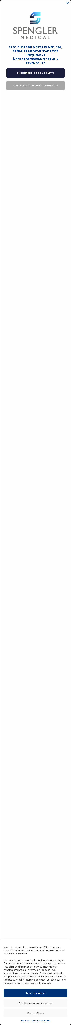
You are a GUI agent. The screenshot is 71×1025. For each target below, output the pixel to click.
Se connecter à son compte (35, 72)
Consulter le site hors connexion (35, 85)
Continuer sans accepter (36, 1003)
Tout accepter (36, 993)
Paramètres (35, 1013)
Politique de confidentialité (35, 1020)
